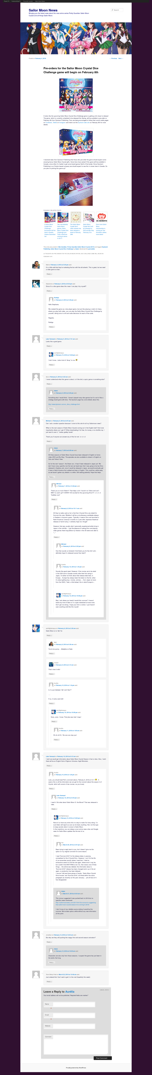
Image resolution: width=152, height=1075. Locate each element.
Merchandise (62, 247)
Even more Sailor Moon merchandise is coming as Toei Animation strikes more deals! (101, 229)
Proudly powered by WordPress (76, 1068)
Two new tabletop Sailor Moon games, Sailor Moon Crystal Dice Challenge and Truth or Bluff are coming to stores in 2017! (62, 231)
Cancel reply (104, 990)
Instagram (62, 122)
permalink (91, 249)
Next (121, 58)
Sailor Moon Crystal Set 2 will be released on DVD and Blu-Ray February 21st (88, 228)
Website (47, 1026)
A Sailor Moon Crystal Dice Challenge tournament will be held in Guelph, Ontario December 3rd (50, 230)
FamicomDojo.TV (16, 1)
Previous (113, 58)
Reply (49, 274)
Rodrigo (56, 298)
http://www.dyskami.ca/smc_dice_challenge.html (64, 404)
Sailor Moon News (40, 1)
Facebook (49, 122)
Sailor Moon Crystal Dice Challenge (62, 249)
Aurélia (69, 991)
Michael (48, 421)
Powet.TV (6, 1)
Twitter (55, 122)
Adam (77, 249)
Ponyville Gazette (28, 1)
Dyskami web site (83, 122)
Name (48, 1004)
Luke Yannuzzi (50, 339)
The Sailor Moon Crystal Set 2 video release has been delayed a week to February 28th (75, 229)
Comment (48, 1037)
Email (48, 1015)
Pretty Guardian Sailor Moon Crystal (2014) (80, 247)
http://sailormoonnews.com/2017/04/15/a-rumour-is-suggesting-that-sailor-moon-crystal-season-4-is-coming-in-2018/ (76, 903)
